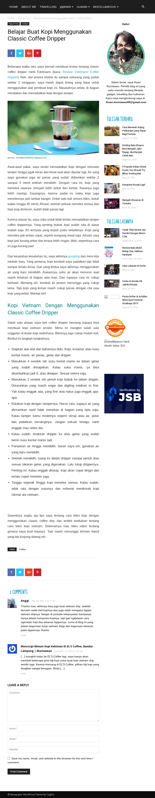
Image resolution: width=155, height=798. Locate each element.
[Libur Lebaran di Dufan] (111, 269)
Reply (23, 635)
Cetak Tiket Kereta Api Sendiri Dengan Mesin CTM (134, 233)
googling (74, 256)
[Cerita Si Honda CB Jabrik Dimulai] (111, 284)
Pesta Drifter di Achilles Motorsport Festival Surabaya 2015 (134, 300)
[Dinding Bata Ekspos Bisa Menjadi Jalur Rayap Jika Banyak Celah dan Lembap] (111, 149)
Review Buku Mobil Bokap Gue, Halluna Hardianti (132, 251)
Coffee (22, 549)
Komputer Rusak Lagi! (133, 184)
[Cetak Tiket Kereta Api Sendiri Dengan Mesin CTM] (111, 232)
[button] (142, 7)
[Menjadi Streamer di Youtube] (111, 203)
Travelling (48, 7)
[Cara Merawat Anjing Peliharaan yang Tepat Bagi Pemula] (111, 131)
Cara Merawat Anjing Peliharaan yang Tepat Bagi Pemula (134, 130)
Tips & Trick (24, 18)
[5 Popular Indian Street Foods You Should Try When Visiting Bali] (111, 170)
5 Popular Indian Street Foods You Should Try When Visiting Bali (134, 170)
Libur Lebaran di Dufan (134, 266)
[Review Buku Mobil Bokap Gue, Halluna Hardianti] (111, 252)
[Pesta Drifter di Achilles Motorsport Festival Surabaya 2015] (111, 300)
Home (13, 7)
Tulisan (25, 23)
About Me (28, 7)
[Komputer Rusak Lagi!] (111, 188)
